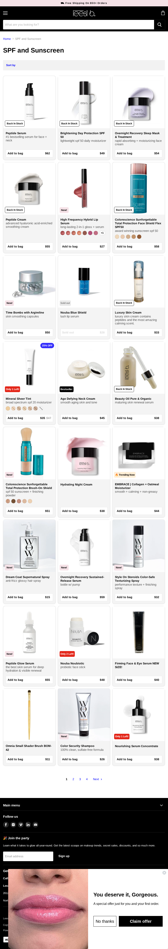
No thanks (105, 921)
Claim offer (141, 921)
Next (96, 779)
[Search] (159, 24)
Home (7, 38)
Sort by (10, 65)
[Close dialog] (164, 873)
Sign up (63, 856)
